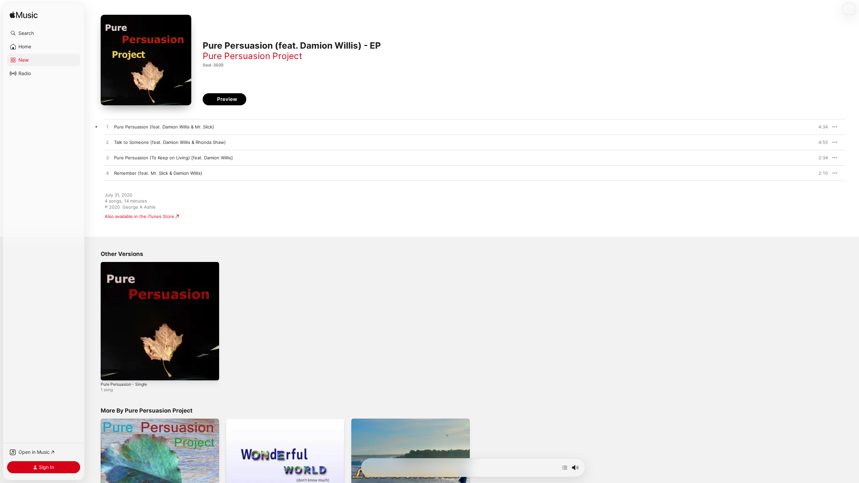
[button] (43, 33)
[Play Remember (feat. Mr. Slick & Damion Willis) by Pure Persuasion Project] (107, 173)
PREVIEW (820, 127)
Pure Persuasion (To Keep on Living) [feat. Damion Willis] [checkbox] (173, 157)
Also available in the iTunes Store (139, 216)
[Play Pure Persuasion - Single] (109, 372)
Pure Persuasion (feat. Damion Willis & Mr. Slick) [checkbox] (164, 126)
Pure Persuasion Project (252, 56)
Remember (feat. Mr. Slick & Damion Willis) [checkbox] (158, 173)
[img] (24, 15)
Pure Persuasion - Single (126, 264)
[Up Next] (565, 467)
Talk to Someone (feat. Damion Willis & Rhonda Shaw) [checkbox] (170, 142)
